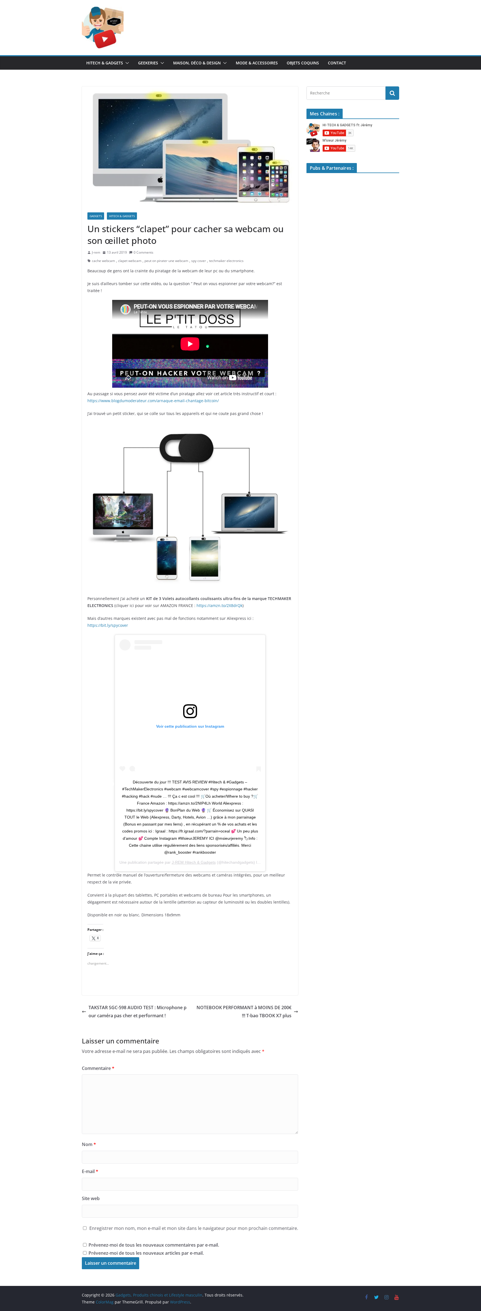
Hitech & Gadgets (104, 62)
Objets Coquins (303, 62)
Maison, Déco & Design (197, 62)
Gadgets (96, 216)
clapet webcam (129, 260)
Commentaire (98, 1068)
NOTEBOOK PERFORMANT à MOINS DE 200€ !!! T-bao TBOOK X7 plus (244, 1011)
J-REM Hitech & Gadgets (194, 862)
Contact (337, 62)
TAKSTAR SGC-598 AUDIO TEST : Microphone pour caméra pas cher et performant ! (137, 1011)
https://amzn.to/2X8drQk (219, 605)
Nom (89, 1144)
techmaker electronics (226, 260)
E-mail (90, 1171)
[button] (126, 63)
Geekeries (148, 62)
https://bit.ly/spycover (107, 625)
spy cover (198, 260)
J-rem (96, 252)
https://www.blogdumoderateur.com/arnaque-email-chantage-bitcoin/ (153, 400)
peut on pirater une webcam (166, 260)
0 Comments (143, 252)
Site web (91, 1198)
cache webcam (103, 260)
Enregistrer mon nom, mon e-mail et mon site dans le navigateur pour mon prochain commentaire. (193, 1228)
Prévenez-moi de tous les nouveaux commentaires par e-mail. (154, 1245)
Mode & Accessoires (257, 62)
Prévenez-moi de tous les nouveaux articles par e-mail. (146, 1253)
